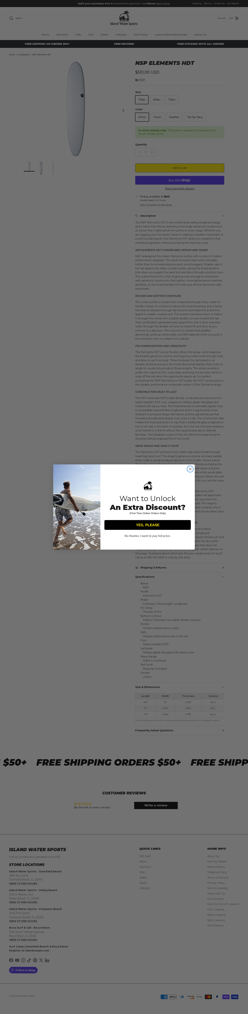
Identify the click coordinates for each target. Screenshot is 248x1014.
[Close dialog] (190, 469)
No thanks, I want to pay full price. (148, 535)
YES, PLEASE (147, 525)
